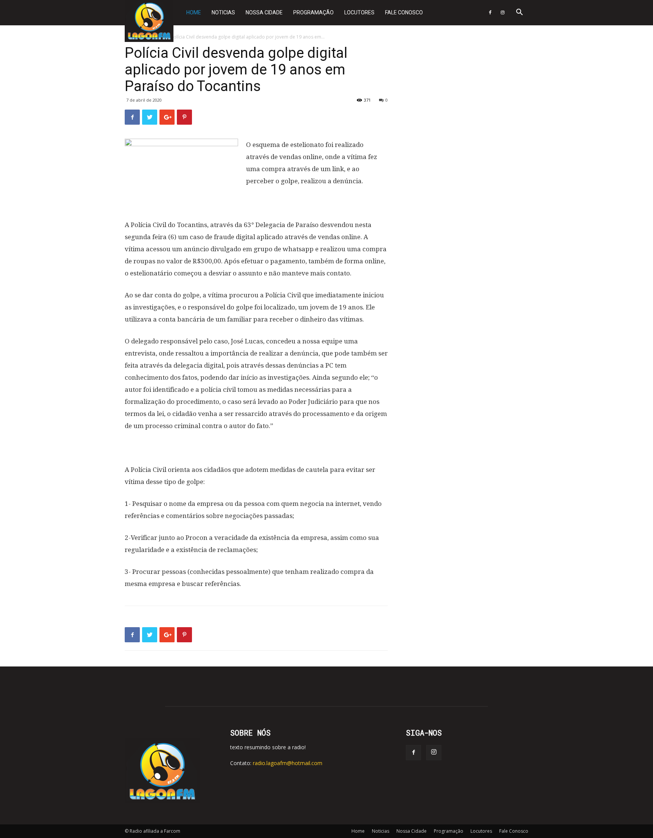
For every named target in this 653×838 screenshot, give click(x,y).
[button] (519, 13)
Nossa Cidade (264, 12)
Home (193, 12)
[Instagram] (502, 12)
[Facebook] (490, 12)
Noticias (223, 12)
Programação (313, 12)
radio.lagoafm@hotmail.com (287, 763)
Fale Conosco (404, 12)
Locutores (359, 12)
